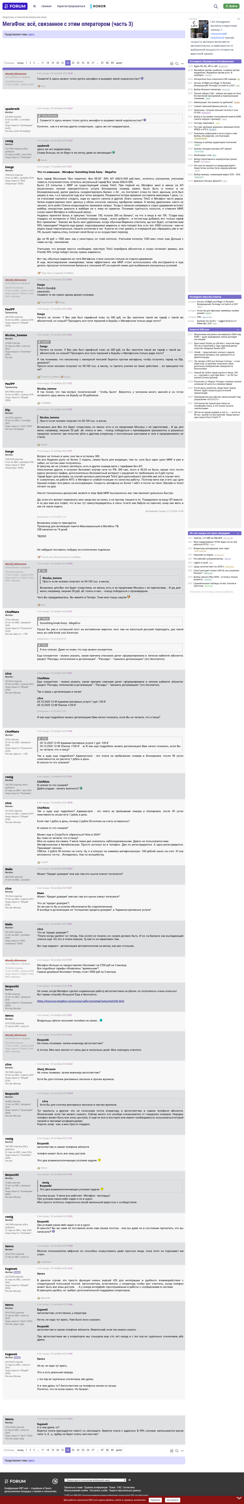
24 (78, 62)
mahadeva (46, 1262)
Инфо (180, 73)
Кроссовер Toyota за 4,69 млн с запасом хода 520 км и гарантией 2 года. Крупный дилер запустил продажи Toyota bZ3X (217, 346)
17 (42, 62)
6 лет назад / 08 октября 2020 (55, 73)
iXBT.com (69, 1495)
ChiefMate (68, 273)
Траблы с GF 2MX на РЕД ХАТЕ (208, 538)
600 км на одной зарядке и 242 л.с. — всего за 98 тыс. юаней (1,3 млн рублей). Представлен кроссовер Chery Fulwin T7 (217, 415)
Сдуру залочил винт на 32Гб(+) (209, 566)
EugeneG (58, 273)
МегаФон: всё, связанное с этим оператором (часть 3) (68, 24)
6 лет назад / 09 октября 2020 (55, 140)
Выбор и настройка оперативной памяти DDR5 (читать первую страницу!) (217, 117)
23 (73, 62)
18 (47, 62)
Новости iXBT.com (199, 329)
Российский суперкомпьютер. (208, 559)
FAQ (119, 1487)
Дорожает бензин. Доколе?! (208, 181)
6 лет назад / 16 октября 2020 (54, 868)
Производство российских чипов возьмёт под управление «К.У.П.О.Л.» (217, 398)
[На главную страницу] (15, 6)
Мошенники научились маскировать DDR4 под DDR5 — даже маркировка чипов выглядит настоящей (217, 337)
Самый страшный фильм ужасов (210, 106)
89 (112, 62)
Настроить (172, 1500)
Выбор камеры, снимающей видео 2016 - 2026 (217, 174)
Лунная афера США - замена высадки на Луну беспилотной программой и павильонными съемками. (217, 96)
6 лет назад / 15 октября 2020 (54, 611)
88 (107, 62)
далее (119, 62)
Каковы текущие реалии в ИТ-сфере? (213, 149)
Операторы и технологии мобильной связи (25, 17)
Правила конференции (96, 1487)
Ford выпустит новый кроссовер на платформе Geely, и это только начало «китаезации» (213, 406)
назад (20, 62)
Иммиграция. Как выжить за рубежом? (213, 102)
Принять (155, 1500)
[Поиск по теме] (176, 63)
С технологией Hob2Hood (219, 33)
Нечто (44, 160)
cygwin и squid (201, 562)
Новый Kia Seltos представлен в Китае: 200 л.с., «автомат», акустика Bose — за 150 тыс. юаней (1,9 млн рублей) (216, 375)
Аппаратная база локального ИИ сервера (215, 79)
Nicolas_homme (62, 557)
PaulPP (50, 302)
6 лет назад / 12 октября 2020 (54, 309)
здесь (31, 34)
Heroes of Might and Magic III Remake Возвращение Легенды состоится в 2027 (214, 84)
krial (43, 86)
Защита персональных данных (125, 1490)
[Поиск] (216, 6)
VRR (199, 317)
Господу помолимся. (204, 123)
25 (83, 62)
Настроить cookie (99, 1490)
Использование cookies (76, 1490)
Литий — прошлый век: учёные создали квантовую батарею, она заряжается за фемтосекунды (214, 355)
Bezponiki (45, 1298)
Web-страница (12, 296)
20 (57, 62)
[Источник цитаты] (39, 115)
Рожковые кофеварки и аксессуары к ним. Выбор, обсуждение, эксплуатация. (215, 134)
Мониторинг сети (202, 155)
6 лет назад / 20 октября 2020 (55, 1064)
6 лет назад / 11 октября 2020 (54, 166)
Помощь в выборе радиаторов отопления (215, 142)
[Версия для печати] (171, 63)
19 (52, 62)
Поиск (112, 1487)
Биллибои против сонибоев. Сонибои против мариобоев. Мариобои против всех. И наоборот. (217, 72)
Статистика (129, 1487)
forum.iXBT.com (132, 1495)
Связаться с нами (73, 1487)
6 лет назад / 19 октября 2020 (54, 986)
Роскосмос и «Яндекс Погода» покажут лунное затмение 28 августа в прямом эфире (217, 382)
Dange (62, 302)
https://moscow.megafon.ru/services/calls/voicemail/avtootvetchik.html (80, 1001)
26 (88, 62)
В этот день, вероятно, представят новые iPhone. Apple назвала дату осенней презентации (215, 390)
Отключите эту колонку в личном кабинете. (212, 592)
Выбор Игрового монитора (207, 89)
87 (102, 62)
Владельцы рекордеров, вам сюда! (211, 548)
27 (93, 62)
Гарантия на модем (204, 555)
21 (62, 62)
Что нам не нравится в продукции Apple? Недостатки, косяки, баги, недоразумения (215, 166)
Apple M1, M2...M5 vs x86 (205, 66)
